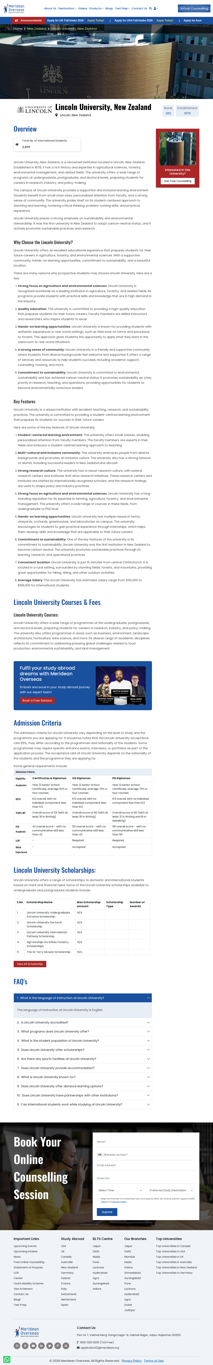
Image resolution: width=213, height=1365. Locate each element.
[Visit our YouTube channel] (33, 1345)
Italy (64, 1289)
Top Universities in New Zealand (176, 1267)
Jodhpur (129, 1310)
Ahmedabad (132, 1273)
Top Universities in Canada (173, 1246)
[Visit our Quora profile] (66, 1345)
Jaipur (97, 1246)
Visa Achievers (23, 1289)
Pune (96, 1262)
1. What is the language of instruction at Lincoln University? (60, 998)
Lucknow (98, 1267)
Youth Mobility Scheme (28, 1283)
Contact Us (139, 8)
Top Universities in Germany (174, 1273)
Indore (97, 1289)
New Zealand (36, 29)
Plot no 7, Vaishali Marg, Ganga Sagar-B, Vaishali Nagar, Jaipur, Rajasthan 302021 (129, 1335)
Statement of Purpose (28, 1267)
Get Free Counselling (177, 181)
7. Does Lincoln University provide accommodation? (56, 1068)
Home (18, 29)
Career (18, 1278)
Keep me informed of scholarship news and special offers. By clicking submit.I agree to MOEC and (148, 1200)
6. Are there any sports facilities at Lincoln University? (56, 1059)
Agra (96, 1278)
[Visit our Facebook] (25, 1345)
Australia (67, 1262)
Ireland (65, 1278)
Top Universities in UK (170, 1257)
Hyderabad (100, 1273)
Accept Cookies (146, 1359)
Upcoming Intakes (25, 1251)
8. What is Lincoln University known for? (46, 1077)
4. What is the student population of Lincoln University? (58, 1041)
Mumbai (129, 1257)
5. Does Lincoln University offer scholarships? (50, 1050)
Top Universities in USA (170, 1251)
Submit (107, 1212)
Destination (66, 8)
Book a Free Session (37, 700)
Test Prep (121, 8)
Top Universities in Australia (174, 1262)
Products (95, 8)
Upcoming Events (25, 1246)
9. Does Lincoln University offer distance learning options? (60, 1086)
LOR (16, 1273)
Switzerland (68, 1294)
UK (63, 1251)
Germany (67, 1273)
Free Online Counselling (29, 1262)
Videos (82, 8)
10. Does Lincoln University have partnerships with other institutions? (67, 1095)
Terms (104, 1201)
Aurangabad (101, 1283)
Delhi (96, 1251)
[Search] (150, 8)
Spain (64, 1305)
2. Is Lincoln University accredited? (42, 1022)
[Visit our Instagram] (17, 1345)
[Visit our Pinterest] (57, 1345)
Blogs (109, 8)
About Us (50, 8)
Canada (66, 1257)
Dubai (128, 1305)
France (65, 1283)
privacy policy (119, 1201)
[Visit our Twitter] (49, 1345)
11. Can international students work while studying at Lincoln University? (69, 1104)
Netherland (68, 1299)
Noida (96, 1257)
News (17, 1257)
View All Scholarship (30, 964)
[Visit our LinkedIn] (41, 1345)
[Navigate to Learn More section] (155, 9)
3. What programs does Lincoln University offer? (53, 1031)
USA (63, 1246)
